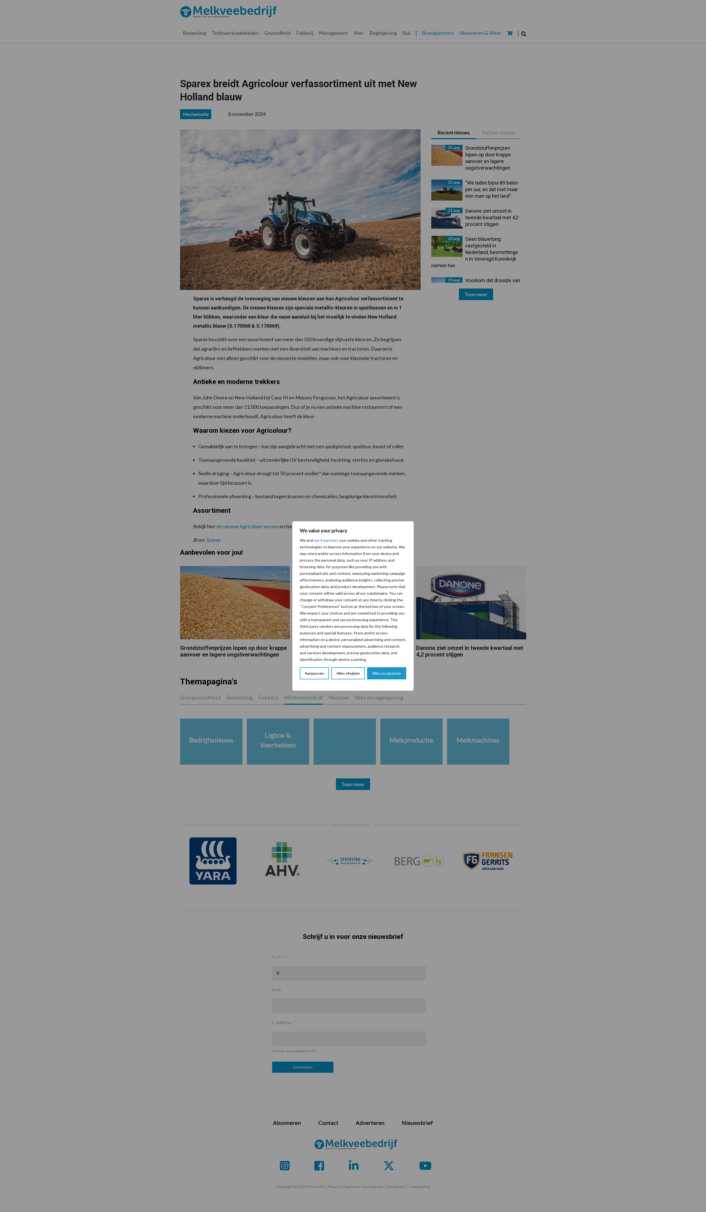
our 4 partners (326, 540)
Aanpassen (314, 673)
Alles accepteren (386, 673)
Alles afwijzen (348, 673)
